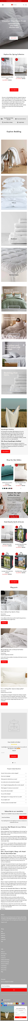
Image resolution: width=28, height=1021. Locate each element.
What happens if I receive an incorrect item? (9, 788)
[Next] (25, 72)
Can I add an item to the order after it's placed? (10, 782)
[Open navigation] (4, 4)
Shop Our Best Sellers (14, 460)
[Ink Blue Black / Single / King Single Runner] (6, 488)
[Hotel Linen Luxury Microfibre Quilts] (7, 67)
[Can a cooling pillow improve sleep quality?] (14, 677)
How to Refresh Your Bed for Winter (10, 612)
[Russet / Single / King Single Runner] (11, 488)
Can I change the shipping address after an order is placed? (12, 785)
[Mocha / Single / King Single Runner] (8, 488)
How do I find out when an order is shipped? (9, 773)
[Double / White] (20, 488)
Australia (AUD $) (6, 1000)
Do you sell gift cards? (5, 799)
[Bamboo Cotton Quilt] (21, 67)
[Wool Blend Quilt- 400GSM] (21, 561)
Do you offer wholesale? (6, 793)
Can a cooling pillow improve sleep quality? (12, 689)
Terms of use (3, 969)
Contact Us (3, 957)
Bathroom (3, 935)
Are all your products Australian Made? (8, 802)
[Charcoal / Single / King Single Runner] (4, 488)
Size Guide (3, 955)
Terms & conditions (5, 963)
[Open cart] (26, 4)
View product (13, 756)
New (2, 931)
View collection (14, 89)
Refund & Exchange (5, 961)
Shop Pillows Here (14, 517)
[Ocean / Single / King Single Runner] (10, 488)
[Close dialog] (26, 1006)
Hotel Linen (3, 939)
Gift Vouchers (4, 953)
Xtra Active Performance (20, 883)
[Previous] (2, 72)
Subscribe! (20, 1017)
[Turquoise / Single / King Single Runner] (3, 488)
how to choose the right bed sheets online (12, 878)
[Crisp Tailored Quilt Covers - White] (21, 472)
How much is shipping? (5, 776)
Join (23, 817)
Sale (2, 941)
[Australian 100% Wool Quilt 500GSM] (7, 561)
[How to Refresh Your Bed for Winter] (14, 600)
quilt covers (18, 884)
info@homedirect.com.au (13, 905)
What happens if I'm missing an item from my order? (11, 796)
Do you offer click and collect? (7, 790)
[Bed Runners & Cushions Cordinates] (7, 472)
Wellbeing (3, 937)
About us (3, 951)
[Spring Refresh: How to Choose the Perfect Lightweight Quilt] (14, 638)
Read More (4, 622)
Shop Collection (5, 451)
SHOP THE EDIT (14, 38)
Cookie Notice (4, 965)
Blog (2, 971)
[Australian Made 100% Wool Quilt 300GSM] (21, 534)
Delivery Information (5, 959)
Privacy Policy (4, 967)
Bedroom (3, 933)
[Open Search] (23, 4)
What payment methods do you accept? (9, 779)
